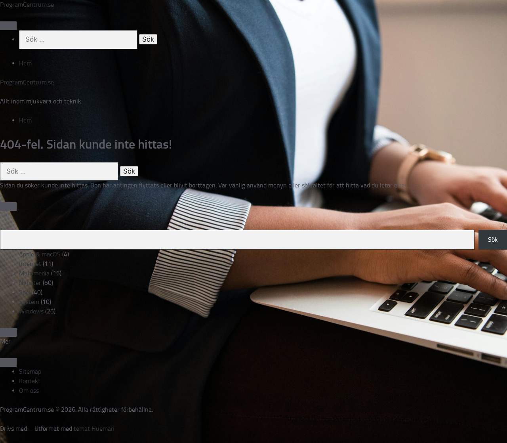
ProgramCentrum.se (27, 4)
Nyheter (30, 282)
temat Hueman (94, 428)
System (29, 302)
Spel (24, 292)
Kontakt (29, 381)
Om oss (29, 390)
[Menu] (8, 25)
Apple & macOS (40, 254)
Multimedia (34, 273)
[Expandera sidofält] (8, 206)
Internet (30, 263)
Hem (25, 63)
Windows (31, 311)
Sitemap (30, 371)
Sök (493, 239)
